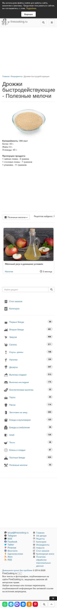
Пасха (30, 404)
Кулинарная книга (45, 553)
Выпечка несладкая (30, 382)
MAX (10, 538)
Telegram (12, 535)
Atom (10, 556)
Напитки (9, 271)
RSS (10, 559)
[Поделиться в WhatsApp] (4, 604)
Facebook (12, 541)
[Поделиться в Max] (17, 604)
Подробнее (31, 8)
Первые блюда (30, 321)
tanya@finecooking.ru (18, 532)
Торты (30, 397)
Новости (40, 547)
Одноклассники (15, 553)
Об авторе (41, 535)
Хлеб (30, 434)
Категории (14, 308)
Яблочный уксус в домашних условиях (24, 263)
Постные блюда (30, 457)
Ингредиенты (16, 76)
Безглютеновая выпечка (30, 389)
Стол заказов (15, 301)
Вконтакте (12, 550)
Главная (5, 76)
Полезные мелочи (16, 217)
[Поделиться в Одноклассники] (29, 604)
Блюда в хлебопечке (30, 427)
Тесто (30, 442)
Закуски (30, 336)
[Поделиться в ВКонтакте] (23, 604)
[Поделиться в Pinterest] (35, 604)
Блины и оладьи (30, 449)
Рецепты (40, 538)
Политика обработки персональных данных (43, 561)
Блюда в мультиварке (30, 419)
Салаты (30, 344)
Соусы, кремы (30, 351)
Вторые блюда (30, 329)
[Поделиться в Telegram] (11, 604)
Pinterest (12, 547)
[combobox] (25, 289)
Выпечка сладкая (30, 374)
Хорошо (28, 14)
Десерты (30, 367)
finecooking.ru (19, 21)
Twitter (11, 544)
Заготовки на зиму (30, 412)
